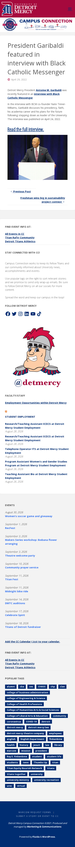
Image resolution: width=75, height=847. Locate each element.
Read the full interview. (26, 129)
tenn (26, 762)
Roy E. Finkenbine (17, 756)
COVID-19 (31, 721)
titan (55, 762)
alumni (11, 686)
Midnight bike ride (16, 591)
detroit (46, 721)
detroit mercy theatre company (25, 733)
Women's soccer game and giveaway (28, 516)
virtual (21, 785)
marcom (11, 750)
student (37, 756)
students (12, 762)
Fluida (36, 836)
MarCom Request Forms (34, 812)
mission (25, 750)
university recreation (46, 779)
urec (9, 785)
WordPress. (49, 836)
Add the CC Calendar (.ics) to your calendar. (32, 641)
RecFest (10, 528)
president (41, 750)
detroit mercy (15, 727)
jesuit (36, 745)
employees (55, 733)
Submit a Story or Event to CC (37, 816)
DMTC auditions (15, 603)
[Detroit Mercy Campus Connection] (19, 8)
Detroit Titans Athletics (20, 241)
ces (31, 686)
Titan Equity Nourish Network (24, 768)
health (11, 745)
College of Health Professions (24, 704)
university (37, 774)
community (59, 715)
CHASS (42, 686)
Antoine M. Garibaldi (49, 90)
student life (54, 756)
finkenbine (55, 739)
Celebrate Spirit (15, 615)
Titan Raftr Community (20, 237)
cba (22, 686)
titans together (16, 774)
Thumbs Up (40, 762)
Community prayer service (21, 567)
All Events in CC (14, 234)
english (11, 739)
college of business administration (27, 692)
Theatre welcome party (20, 555)
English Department (32, 739)
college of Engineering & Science (26, 698)
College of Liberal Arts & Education (27, 715)
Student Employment (20, 416)
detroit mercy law (38, 727)
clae (62, 686)
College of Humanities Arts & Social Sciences (33, 709)
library (58, 745)
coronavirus (14, 721)
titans (50, 768)
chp (53, 686)
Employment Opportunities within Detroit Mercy (36, 402)
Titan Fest (11, 579)
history (24, 745)
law (47, 745)
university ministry (18, 779)
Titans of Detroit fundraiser (23, 627)
